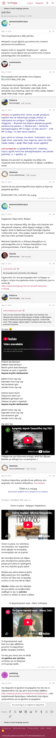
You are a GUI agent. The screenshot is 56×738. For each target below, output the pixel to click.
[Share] (50, 31)
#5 (54, 214)
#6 (54, 263)
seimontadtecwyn (11, 16)
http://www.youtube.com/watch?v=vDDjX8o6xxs (24, 693)
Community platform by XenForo (23, 736)
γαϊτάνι (5, 114)
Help (42, 728)
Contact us (6, 728)
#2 (54, 72)
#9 (54, 683)
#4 (54, 182)
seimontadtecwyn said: (12, 310)
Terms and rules (19, 728)
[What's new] (47, 3)
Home (48, 728)
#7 (54, 305)
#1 (54, 31)
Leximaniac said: (9, 269)
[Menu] (4, 3)
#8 (54, 476)
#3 (54, 110)
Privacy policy (32, 728)
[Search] (52, 3)
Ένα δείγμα (39, 483)
